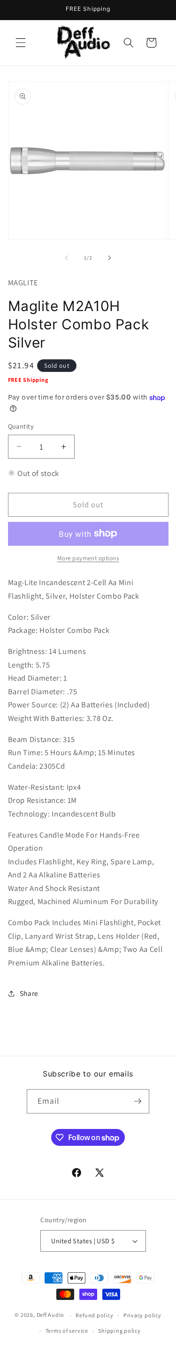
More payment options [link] (88, 558)
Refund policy (94, 1315)
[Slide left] (66, 257)
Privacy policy (142, 1315)
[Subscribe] (137, 1101)
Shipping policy (119, 1330)
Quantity (21, 426)
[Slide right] (109, 257)
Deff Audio (51, 1315)
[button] (20, 42)
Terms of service (67, 1330)
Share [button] (29, 993)
